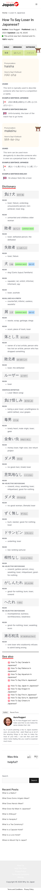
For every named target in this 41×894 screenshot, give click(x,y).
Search (5, 776)
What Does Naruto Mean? (12, 803)
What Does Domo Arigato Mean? (15, 798)
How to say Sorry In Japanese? (24, 698)
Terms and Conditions (20, 874)
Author (5, 712)
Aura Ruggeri (14, 29)
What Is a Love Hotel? (11, 835)
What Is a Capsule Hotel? (12, 829)
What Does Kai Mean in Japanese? (16, 809)
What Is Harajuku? (9, 819)
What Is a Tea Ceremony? (12, 824)
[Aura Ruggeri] (7, 721)
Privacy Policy (20, 871)
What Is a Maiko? (9, 793)
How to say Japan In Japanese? (24, 686)
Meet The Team (20, 868)
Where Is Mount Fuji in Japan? (14, 840)
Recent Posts (14, 712)
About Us (20, 865)
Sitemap (20, 877)
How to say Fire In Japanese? (24, 695)
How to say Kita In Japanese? (24, 680)
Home (4, 13)
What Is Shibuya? (9, 814)
